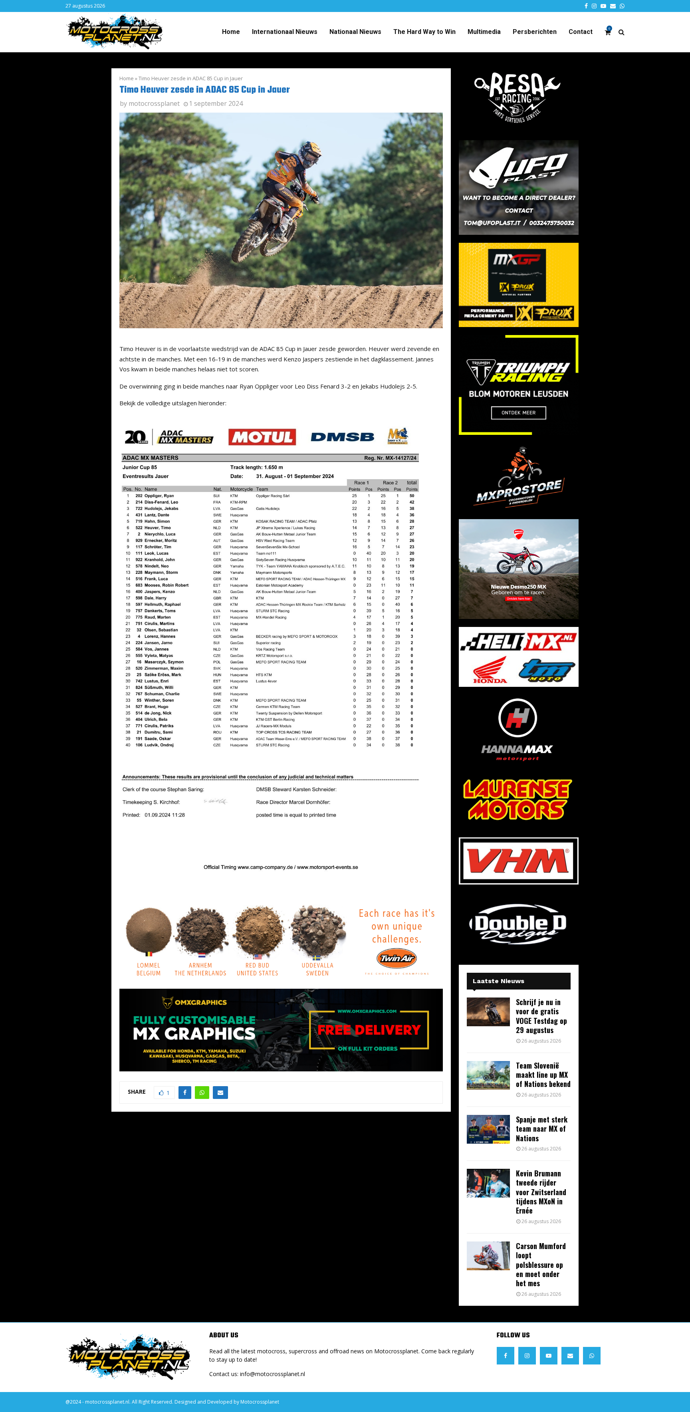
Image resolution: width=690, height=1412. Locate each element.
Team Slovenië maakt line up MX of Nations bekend (543, 1074)
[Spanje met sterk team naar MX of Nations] (488, 1129)
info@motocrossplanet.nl (272, 1374)
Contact (581, 32)
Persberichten (535, 32)
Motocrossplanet (259, 1401)
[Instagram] (527, 1355)
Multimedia (484, 32)
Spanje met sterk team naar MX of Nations (541, 1128)
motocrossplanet (154, 103)
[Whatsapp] (592, 1355)
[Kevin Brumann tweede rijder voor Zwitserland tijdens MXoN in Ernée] (488, 1183)
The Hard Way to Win (424, 32)
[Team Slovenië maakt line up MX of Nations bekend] (488, 1075)
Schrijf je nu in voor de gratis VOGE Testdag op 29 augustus (541, 1016)
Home (231, 32)
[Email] (570, 1355)
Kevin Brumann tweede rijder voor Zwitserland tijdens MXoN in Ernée (541, 1192)
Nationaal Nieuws (355, 32)
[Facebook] (505, 1355)
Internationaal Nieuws (284, 32)
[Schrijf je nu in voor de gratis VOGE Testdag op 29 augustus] (488, 1012)
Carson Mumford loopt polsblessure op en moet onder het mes (541, 1265)
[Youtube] (548, 1355)
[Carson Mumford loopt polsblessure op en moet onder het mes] (488, 1255)
